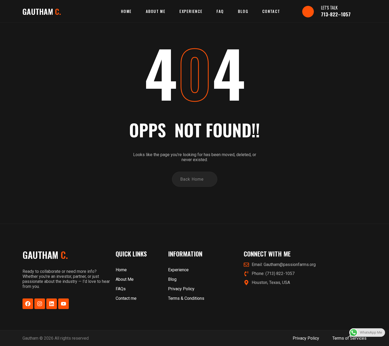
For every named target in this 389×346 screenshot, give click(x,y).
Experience (190, 11)
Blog (243, 11)
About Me (155, 11)
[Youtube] (63, 303)
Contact (271, 11)
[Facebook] (27, 303)
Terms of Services (349, 338)
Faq (220, 11)
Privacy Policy (306, 338)
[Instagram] (39, 303)
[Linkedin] (51, 303)
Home (126, 11)
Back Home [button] (192, 179)
